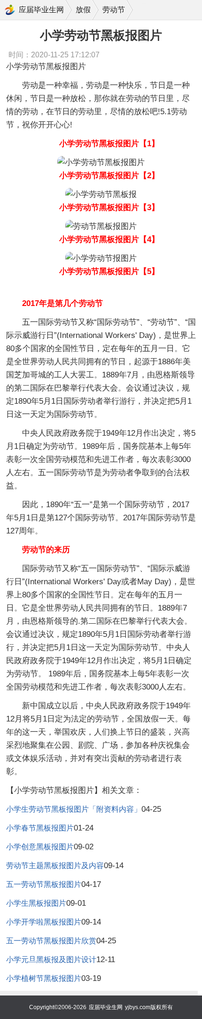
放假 (83, 10)
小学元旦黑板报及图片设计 (51, 960)
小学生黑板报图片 (36, 903)
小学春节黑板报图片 (40, 828)
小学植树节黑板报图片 (43, 978)
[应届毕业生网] (10, 10)
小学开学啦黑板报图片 (43, 922)
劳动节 (113, 10)
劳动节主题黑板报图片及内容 (55, 866)
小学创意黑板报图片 (40, 847)
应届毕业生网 (41, 10)
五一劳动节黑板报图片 (43, 884)
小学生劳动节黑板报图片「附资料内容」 (73, 809)
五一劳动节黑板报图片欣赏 (51, 941)
